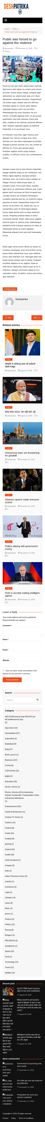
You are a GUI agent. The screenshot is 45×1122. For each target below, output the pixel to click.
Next (35, 318)
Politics (7, 51)
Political (8, 919)
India (7, 871)
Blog (7, 749)
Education (9, 782)
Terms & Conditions (26, 1118)
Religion (8, 935)
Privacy (5, 1118)
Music (7, 908)
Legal (7, 892)
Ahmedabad (10, 733)
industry (8, 881)
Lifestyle (8, 898)
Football (8, 839)
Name (5, 639)
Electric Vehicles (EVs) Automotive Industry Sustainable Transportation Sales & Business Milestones (22, 795)
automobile (9, 739)
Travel (7, 967)
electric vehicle (11, 787)
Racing (8, 930)
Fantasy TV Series (12, 817)
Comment (7, 625)
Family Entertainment (13, 812)
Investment (9, 887)
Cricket (8, 765)
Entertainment (10, 806)
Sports (7, 951)
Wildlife (8, 973)
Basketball (9, 744)
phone (7, 914)
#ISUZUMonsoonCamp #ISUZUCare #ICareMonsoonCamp (20, 718)
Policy (13, 1118)
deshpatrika (9, 48)
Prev (9, 318)
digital (7, 776)
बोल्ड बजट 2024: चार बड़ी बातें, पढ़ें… (21, 412)
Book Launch (10, 755)
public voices (10, 289)
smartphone (10, 946)
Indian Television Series (15, 876)
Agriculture (9, 728)
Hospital (8, 865)
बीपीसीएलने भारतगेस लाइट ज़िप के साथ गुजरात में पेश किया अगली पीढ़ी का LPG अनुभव (28, 1037)
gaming (8, 844)
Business (9, 760)
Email (5, 650)
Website (6, 660)
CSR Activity (10, 771)
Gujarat (8, 849)
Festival (8, 828)
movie (7, 903)
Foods (7, 833)
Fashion (8, 823)
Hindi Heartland (11, 860)
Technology (9, 962)
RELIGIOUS (10, 941)
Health (7, 855)
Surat (7, 957)
